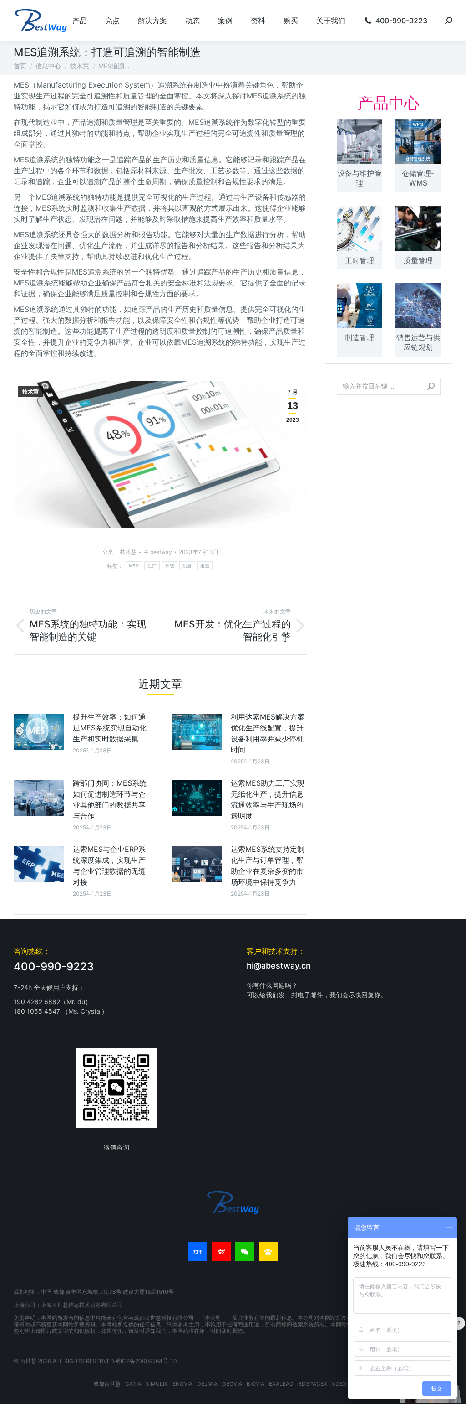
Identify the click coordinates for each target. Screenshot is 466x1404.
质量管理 (418, 260)
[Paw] (268, 1251)
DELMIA (207, 1383)
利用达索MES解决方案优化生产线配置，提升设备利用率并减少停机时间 (267, 733)
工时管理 (359, 260)
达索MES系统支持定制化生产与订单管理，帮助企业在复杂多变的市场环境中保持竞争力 (267, 865)
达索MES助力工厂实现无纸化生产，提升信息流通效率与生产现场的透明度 (267, 799)
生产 (152, 565)
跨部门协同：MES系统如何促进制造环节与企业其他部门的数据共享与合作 (110, 799)
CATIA (133, 1383)
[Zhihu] (198, 1251)
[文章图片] (39, 732)
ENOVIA (182, 1383)
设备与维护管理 (359, 178)
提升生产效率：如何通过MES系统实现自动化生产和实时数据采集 (110, 727)
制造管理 (359, 337)
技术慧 (30, 392)
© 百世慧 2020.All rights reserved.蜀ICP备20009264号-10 (95, 1360)
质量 (187, 565)
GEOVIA (232, 1383)
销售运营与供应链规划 (418, 342)
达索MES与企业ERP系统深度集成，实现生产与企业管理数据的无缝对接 (109, 865)
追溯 (205, 565)
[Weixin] (244, 1251)
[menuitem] (79, 20)
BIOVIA (255, 1383)
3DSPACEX (312, 1383)
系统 (169, 565)
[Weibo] (221, 1251)
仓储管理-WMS (418, 178)
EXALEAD (281, 1383)
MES (134, 565)
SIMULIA (157, 1383)
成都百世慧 (107, 1383)
